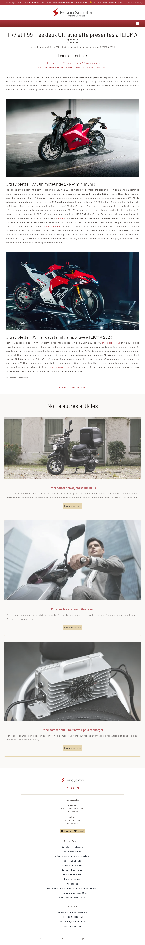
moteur (62, 218)
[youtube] (78, 788)
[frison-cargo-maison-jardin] (72, 418)
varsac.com (99, 939)
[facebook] (67, 788)
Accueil (34, 47)
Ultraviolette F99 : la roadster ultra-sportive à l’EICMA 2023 (73, 67)
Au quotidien (46, 47)
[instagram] (72, 788)
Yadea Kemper (54, 226)
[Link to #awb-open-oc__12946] (137, 23)
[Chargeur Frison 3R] (72, 643)
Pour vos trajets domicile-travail (72, 609)
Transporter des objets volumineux (72, 488)
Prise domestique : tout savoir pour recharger (72, 730)
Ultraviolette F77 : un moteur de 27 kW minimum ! (73, 63)
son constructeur (60, 367)
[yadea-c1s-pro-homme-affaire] (72, 521)
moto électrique (111, 342)
